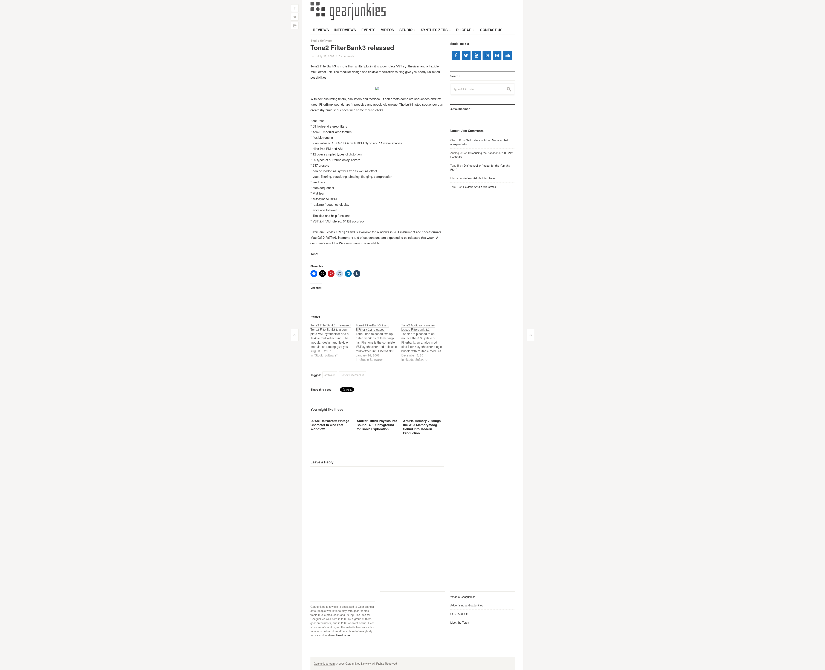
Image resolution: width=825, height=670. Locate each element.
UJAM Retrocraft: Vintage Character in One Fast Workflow (329, 424)
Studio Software (321, 40)
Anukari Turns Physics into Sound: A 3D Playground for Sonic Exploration (377, 424)
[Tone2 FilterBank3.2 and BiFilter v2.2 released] (378, 342)
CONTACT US (459, 614)
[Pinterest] (497, 55)
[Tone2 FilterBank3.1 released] (333, 340)
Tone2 (314, 253)
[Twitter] (466, 55)
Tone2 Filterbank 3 (352, 375)
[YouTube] (476, 55)
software (329, 375)
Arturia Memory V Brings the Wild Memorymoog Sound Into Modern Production (422, 426)
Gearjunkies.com (324, 663)
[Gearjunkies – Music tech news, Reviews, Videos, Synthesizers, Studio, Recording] (348, 10)
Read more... (344, 635)
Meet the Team (459, 622)
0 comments (346, 56)
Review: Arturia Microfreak (479, 178)
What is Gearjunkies (462, 597)
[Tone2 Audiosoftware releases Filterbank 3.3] (424, 342)
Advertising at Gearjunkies (466, 605)
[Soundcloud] (507, 55)
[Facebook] (456, 55)
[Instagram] (487, 55)
